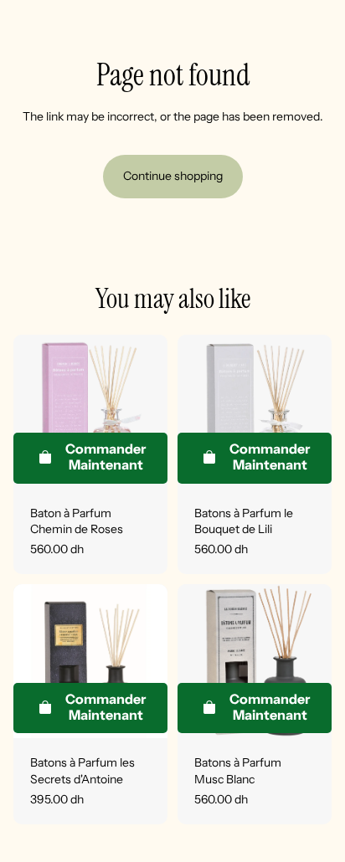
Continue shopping (173, 175)
